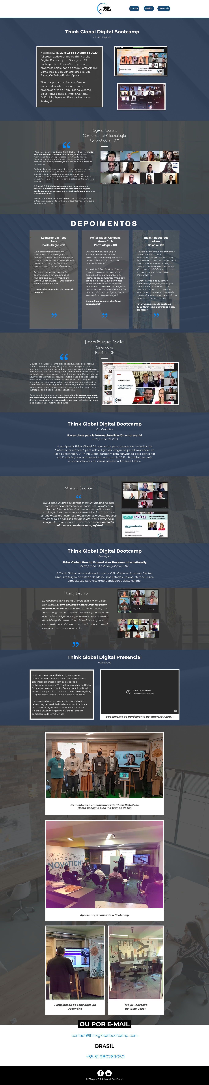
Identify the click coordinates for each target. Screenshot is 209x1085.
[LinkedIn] (108, 1073)
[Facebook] (100, 1073)
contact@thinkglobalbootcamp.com (105, 1035)
